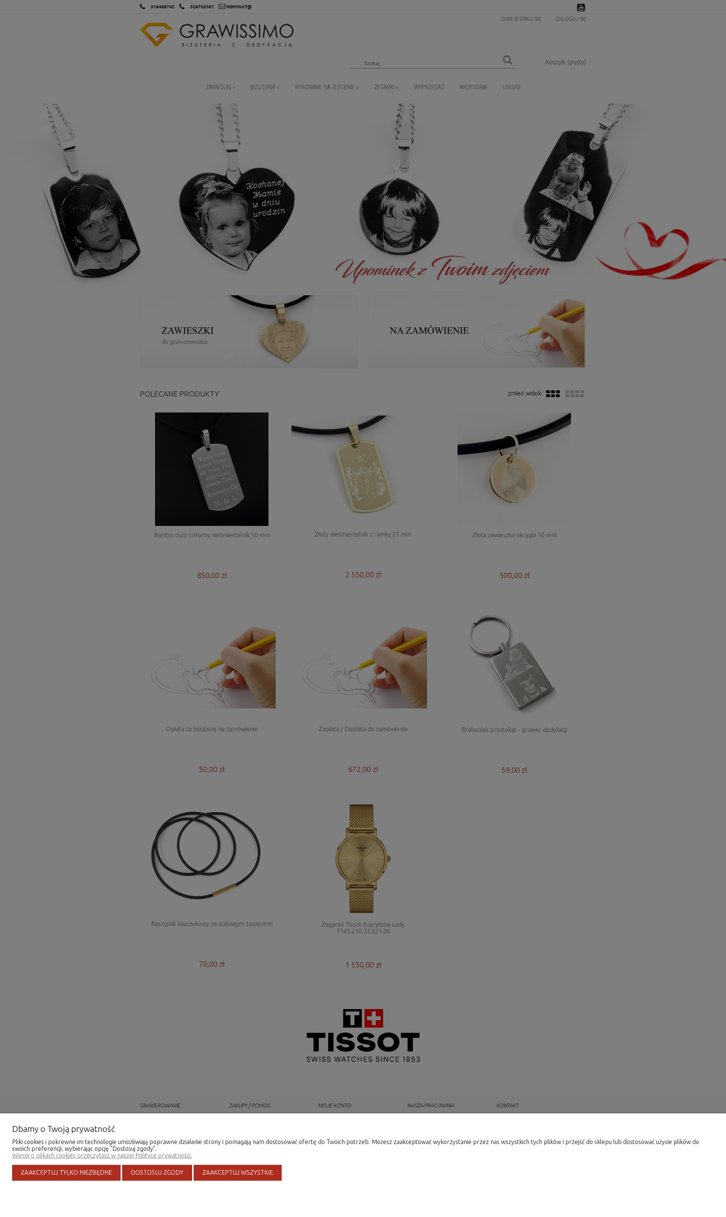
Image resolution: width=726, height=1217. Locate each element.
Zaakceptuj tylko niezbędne (66, 1172)
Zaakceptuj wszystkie (237, 1172)
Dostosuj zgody (157, 1172)
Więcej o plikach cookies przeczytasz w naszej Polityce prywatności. (102, 1155)
